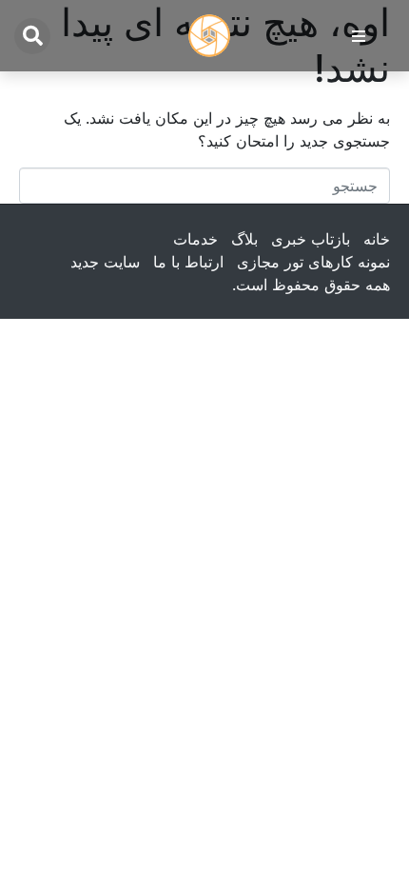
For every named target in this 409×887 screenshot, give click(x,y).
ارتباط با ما (188, 261)
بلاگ (244, 238)
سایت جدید (105, 261)
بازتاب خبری (310, 238)
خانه (376, 238)
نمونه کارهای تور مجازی (313, 261)
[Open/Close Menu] (358, 35)
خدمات (195, 238)
